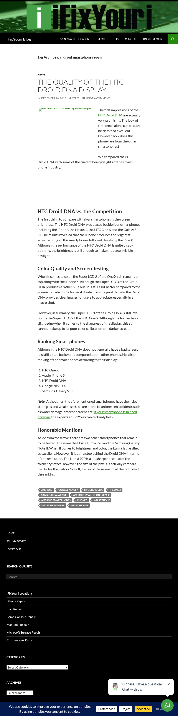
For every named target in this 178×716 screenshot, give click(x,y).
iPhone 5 (82, 500)
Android (46, 489)
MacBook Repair (18, 624)
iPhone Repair (16, 601)
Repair (101, 39)
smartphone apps (52, 505)
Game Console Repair (21, 617)
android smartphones (56, 500)
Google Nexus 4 (68, 489)
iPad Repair (14, 609)
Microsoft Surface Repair (23, 632)
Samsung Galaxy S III (54, 495)
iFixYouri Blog (19, 39)
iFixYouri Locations (20, 593)
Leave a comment (98, 98)
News (41, 74)
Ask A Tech (131, 39)
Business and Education (74, 39)
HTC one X (115, 489)
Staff (75, 98)
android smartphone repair (91, 495)
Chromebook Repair (20, 640)
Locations (14, 549)
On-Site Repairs (152, 39)
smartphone (101, 500)
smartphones (79, 505)
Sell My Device (16, 541)
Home (11, 533)
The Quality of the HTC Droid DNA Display (81, 85)
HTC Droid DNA (110, 115)
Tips (116, 39)
